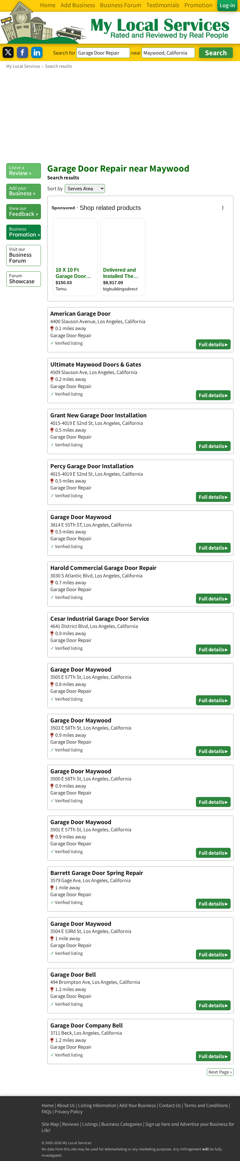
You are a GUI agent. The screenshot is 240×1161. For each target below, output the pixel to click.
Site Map (50, 1124)
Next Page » (220, 1072)
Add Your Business (137, 1105)
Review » (20, 170)
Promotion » (24, 232)
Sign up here (157, 1124)
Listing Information (97, 1105)
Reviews (70, 1124)
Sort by (55, 188)
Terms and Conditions (206, 1105)
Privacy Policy (68, 1112)
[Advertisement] (120, 115)
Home (48, 1105)
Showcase (22, 278)
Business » (22, 191)
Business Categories (121, 1124)
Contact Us (170, 1105)
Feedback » (23, 211)
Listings (90, 1124)
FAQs (47, 1112)
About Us (66, 1105)
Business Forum (20, 255)
